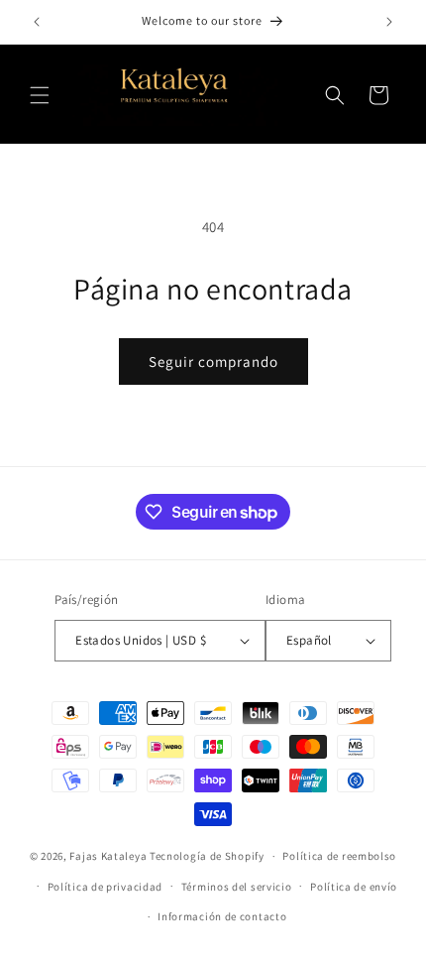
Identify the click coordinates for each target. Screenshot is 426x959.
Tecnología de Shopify (207, 856)
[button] (39, 95)
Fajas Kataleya (108, 856)
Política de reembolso (339, 856)
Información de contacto (222, 916)
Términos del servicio (236, 887)
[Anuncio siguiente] (389, 22)
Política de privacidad (105, 887)
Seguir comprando (213, 361)
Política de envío (353, 887)
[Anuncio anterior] (36, 22)
